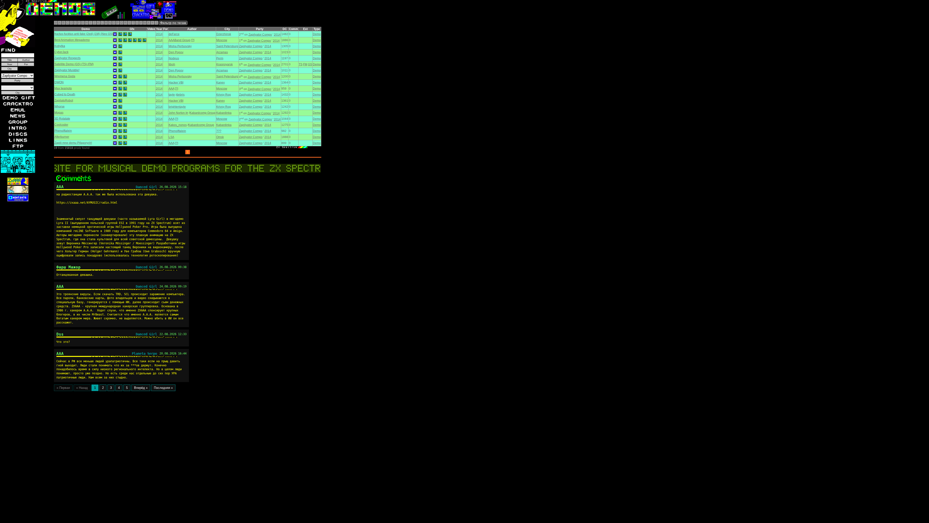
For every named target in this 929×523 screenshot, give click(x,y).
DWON (59, 82)
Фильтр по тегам (173, 23)
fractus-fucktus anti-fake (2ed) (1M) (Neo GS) (83, 34)
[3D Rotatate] (120, 119)
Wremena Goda (64, 76)
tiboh (172, 64)
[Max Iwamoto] (120, 89)
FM (305, 64)
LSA (171, 137)
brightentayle (177, 106)
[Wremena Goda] (120, 76)
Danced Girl (146, 187)
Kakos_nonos (178, 125)
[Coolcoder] (120, 125)
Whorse (59, 106)
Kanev (220, 82)
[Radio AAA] (11, 17)
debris (180, 94)
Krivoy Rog (223, 94)
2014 (159, 34)
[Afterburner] (120, 137)
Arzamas (222, 52)
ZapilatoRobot (63, 100)
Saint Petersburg (227, 46)
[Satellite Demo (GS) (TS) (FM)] (120, 64)
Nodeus (174, 58)
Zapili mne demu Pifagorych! (73, 143)
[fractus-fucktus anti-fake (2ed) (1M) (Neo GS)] (120, 34)
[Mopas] (120, 113)
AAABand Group (179, 40)
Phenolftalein (63, 130)
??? (218, 131)
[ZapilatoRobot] (120, 101)
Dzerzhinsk (223, 34)
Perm (219, 58)
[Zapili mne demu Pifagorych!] (120, 143)
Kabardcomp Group (203, 113)
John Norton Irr (178, 113)
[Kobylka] (120, 46)
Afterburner (61, 136)
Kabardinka (224, 113)
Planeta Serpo (144, 353)
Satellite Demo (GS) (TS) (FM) (74, 64)
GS (310, 64)
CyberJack (61, 52)
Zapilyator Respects (67, 58)
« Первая (63, 388)
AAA (171, 88)
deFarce (174, 34)
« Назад (82, 388)
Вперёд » (141, 388)
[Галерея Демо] (47, 17)
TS (300, 64)
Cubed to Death (64, 94)
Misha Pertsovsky (180, 46)
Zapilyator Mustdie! (66, 70)
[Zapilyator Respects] (120, 58)
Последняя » (163, 388)
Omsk (220, 137)
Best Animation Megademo (72, 40)
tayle (172, 94)
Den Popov (176, 52)
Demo (317, 34)
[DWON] (120, 83)
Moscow (221, 40)
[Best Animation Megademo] (120, 40)
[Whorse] (120, 107)
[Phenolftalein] (120, 131)
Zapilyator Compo (260, 34)
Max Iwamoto (63, 88)
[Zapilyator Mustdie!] (120, 70)
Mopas (58, 112)
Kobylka (59, 46)
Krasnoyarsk (224, 64)
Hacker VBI (176, 82)
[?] (192, 40)
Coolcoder (61, 124)
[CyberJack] (120, 52)
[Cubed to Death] (120, 95)
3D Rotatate (62, 118)
